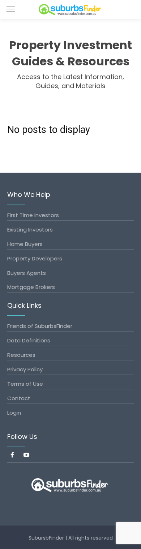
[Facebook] (12, 455)
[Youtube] (26, 455)
